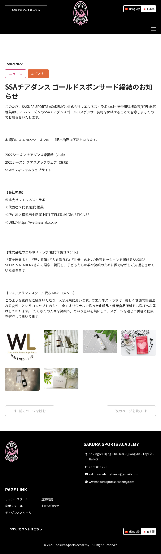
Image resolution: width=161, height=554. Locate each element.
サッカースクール (16, 499)
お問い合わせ (50, 506)
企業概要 (47, 499)
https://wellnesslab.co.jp (37, 222)
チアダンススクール (18, 512)
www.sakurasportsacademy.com (111, 482)
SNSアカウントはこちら (26, 9)
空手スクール (14, 506)
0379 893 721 (98, 467)
